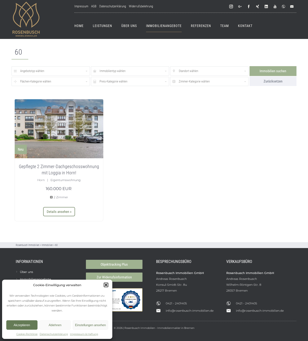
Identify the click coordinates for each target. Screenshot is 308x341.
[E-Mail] (292, 7)
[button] (106, 285)
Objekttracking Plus (114, 264)
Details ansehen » (59, 212)
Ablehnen (55, 325)
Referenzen (201, 26)
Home (79, 26)
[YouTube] (275, 7)
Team (224, 26)
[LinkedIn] (266, 7)
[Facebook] (249, 7)
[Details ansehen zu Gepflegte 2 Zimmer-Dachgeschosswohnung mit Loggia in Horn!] (59, 128)
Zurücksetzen (273, 81)
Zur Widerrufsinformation (114, 277)
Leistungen (102, 26)
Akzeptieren (22, 325)
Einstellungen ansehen (90, 325)
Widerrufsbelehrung (141, 6)
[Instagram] (231, 7)
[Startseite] (26, 19)
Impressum (81, 6)
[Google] (240, 7)
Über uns (129, 26)
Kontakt (245, 26)
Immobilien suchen (273, 71)
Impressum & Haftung (84, 334)
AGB (93, 6)
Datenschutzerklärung (54, 334)
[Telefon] (284, 7)
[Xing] (257, 7)
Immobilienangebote (164, 26)
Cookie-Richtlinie (27, 334)
